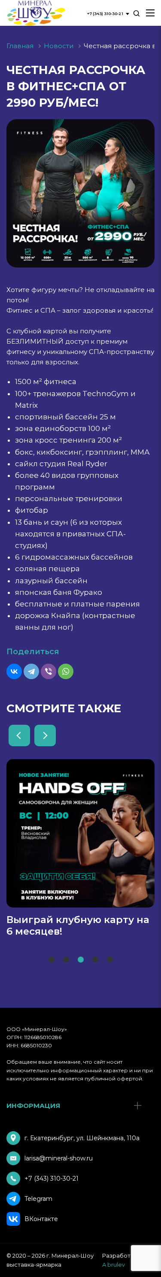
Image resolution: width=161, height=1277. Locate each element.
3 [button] (80, 960)
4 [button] (95, 960)
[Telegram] (31, 671)
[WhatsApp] (65, 671)
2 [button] (66, 960)
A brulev (113, 1264)
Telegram (38, 1199)
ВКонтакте (41, 1219)
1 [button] (50, 960)
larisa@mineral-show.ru (58, 1158)
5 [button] (109, 960)
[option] (80, 848)
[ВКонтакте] (14, 671)
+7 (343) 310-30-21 (51, 1178)
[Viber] (48, 671)
